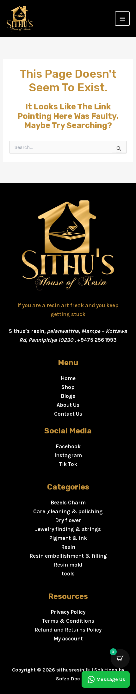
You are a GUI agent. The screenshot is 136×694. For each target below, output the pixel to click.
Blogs (68, 396)
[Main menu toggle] (122, 18)
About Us (68, 405)
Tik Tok (68, 464)
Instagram (68, 455)
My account (68, 638)
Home (68, 378)
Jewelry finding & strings (68, 529)
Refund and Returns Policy (68, 629)
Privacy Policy (68, 612)
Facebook (68, 446)
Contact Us (68, 414)
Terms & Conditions (68, 621)
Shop (68, 387)
